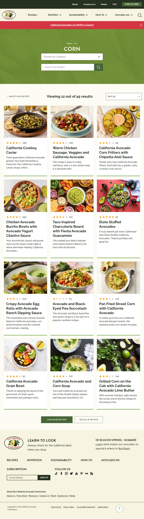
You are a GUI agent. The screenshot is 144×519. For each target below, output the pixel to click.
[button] (119, 508)
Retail (75, 4)
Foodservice (89, 4)
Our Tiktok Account (56, 473)
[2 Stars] (10, 143)
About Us (11, 496)
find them (124, 448)
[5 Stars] (20, 143)
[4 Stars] (16, 143)
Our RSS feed (91, 473)
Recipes (32, 15)
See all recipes (88, 419)
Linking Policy (102, 507)
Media (104, 4)
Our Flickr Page (86, 473)
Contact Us (44, 496)
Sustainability (77, 15)
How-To (100, 15)
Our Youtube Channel (76, 473)
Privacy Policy (68, 507)
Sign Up (44, 477)
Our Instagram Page (66, 473)
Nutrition (53, 15)
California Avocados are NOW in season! (72, 25)
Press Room (21, 496)
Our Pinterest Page (81, 473)
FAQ (115, 4)
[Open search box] (139, 15)
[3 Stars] (13, 143)
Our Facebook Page (61, 473)
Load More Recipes (57, 419)
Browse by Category (55, 56)
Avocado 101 (122, 15)
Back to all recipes (19, 96)
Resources (33, 496)
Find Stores (132, 4)
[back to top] (119, 508)
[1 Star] (7, 143)
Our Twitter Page (71, 473)
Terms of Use (56, 507)
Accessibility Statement (86, 507)
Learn (99, 444)
